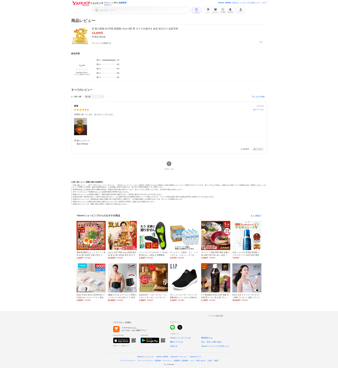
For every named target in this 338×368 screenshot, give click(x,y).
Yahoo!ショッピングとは (180, 338)
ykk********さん (258, 110)
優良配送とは (206, 338)
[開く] (80, 126)
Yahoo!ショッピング (145, 357)
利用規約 (158, 361)
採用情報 (185, 361)
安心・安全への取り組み (211, 342)
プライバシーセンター (145, 361)
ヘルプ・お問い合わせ (197, 361)
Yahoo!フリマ (195, 357)
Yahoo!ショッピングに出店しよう (246, 3)
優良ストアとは (176, 342)
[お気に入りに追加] (261, 42)
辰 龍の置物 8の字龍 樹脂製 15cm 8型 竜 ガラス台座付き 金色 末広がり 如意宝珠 (135, 28)
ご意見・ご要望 (212, 361)
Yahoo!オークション (178, 357)
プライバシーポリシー (128, 361)
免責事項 (177, 361)
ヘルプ (264, 3)
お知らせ (173, 346)
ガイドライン (167, 361)
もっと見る (255, 216)
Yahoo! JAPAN (224, 3)
